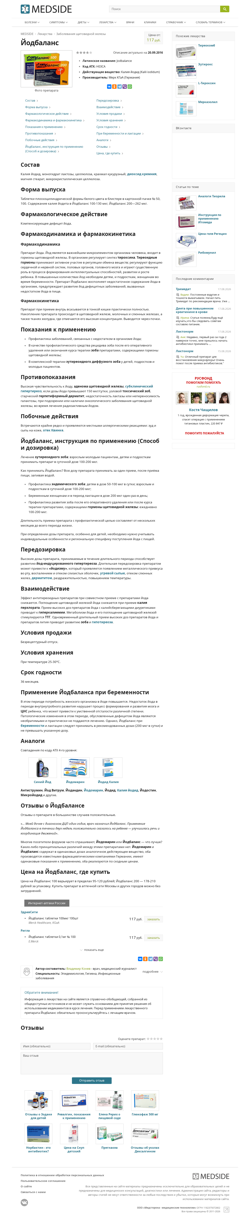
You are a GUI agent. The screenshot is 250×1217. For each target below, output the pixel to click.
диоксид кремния (141, 174)
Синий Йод (42, 782)
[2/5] (81, 52)
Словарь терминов (209, 22)
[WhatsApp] (130, 86)
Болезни (31, 22)
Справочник (174, 22)
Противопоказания (39, 133)
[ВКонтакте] (109, 86)
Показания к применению (44, 127)
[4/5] (87, 52)
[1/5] (77, 52)
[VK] (24, 1202)
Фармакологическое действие (47, 114)
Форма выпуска (36, 107)
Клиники (150, 22)
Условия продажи (109, 114)
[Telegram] (119, 86)
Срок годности (106, 127)
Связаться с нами (33, 1192)
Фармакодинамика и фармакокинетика (53, 120)
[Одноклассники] (114, 86)
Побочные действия (39, 140)
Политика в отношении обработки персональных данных (62, 1175)
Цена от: (154, 37)
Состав (30, 100)
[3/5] (84, 52)
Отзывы (102, 147)
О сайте (26, 1186)
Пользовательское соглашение (43, 1181)
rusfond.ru (203, 386)
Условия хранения (109, 120)
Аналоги (102, 140)
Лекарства (106, 22)
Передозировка (107, 100)
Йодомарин (75, 782)
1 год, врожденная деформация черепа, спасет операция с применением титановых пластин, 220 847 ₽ (203, 416)
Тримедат (183, 289)
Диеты (82, 22)
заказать (153, 919)
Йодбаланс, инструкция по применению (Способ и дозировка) (54, 149)
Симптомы (57, 22)
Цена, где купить (108, 153)
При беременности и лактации (118, 133)
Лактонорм (184, 331)
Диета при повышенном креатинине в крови (194, 310)
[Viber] (124, 86)
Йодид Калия (108, 782)
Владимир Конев (78, 969)
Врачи (130, 22)
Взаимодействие (108, 107)
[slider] (154, 1038)
